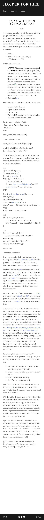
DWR (32, 260)
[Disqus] (22, 480)
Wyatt (5, 517)
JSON (27, 296)
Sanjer (38, 293)
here (16, 98)
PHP (13, 387)
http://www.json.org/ (30, 330)
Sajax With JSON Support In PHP (22, 22)
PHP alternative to (24, 260)
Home (5, 11)
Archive (13, 11)
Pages (23, 11)
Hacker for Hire (21, 4)
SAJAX (17, 275)
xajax (20, 270)
